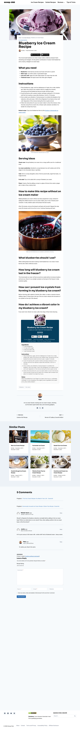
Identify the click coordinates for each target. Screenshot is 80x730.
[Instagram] (8, 713)
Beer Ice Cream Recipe (17, 445)
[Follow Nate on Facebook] (37, 408)
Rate (46, 336)
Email (35, 589)
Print (35, 336)
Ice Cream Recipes (37, 2)
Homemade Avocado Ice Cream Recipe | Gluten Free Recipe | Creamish (40, 506)
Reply (61, 513)
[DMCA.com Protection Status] (40, 713)
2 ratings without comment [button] (32, 556)
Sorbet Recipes (50, 2)
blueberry (21, 387)
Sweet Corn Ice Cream (60, 445)
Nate (24, 50)
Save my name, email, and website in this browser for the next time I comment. (36, 593)
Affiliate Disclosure (54, 725)
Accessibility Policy (42, 725)
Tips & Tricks (71, 2)
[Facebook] (5, 713)
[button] (37, 332)
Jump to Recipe (36, 55)
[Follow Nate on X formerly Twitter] (40, 408)
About (17, 725)
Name (19, 589)
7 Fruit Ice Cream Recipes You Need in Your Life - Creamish (37, 498)
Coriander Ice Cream (38, 445)
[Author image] (20, 50)
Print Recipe (46, 55)
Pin (40, 336)
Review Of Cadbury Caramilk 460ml (54, 416)
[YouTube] (11, 713)
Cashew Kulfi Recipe (22, 416)
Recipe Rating (20, 563)
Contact (23, 725)
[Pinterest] (14, 713)
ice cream (27, 387)
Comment (20, 570)
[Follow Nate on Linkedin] (42, 408)
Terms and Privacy (31, 725)
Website (51, 589)
